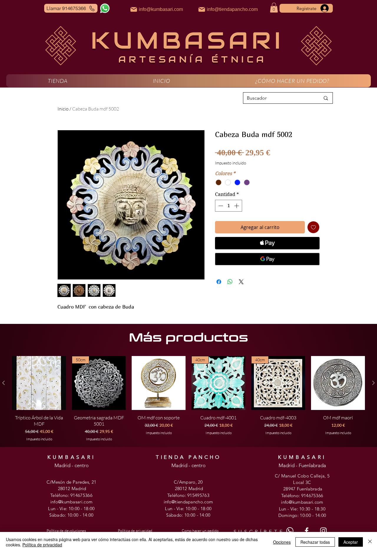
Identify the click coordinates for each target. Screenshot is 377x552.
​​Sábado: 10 (177, 515)
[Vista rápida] (39, 383)
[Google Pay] (267, 259)
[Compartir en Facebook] (218, 281)
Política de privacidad (42, 545)
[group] (188, 399)
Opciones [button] (282, 542)
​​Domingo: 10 (291, 515)
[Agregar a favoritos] (313, 227)
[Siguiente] (373, 382)
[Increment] (237, 205)
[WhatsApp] (105, 8)
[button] (57, 80)
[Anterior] (3, 382)
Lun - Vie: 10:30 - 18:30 (302, 509)
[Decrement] (220, 205)
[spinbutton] (228, 205)
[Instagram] (323, 530)
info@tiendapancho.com (188, 502)
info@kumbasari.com (71, 502)
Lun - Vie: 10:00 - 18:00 (71, 508)
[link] (274, 7)
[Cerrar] (369, 542)
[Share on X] (241, 281)
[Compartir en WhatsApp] (230, 281)
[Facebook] (306, 530)
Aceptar (350, 542)
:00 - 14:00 (82, 515)
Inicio (63, 109)
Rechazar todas (315, 542)
